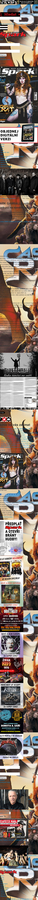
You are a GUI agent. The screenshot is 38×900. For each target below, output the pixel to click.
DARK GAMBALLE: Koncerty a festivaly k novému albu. (18, 447)
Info (2, 154)
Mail (23, 24)
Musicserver (4, 890)
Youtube (18, 24)
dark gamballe (10, 198)
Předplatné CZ (5, 158)
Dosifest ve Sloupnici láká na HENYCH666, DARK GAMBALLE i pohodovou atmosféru (16, 430)
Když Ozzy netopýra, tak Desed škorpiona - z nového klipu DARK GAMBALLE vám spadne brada (19, 434)
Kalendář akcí (5, 152)
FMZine (3, 892)
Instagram (8, 24)
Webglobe (4, 896)
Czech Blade (5, 888)
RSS (26, 24)
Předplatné (4, 884)
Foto (2, 148)
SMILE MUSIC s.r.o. (13, 899)
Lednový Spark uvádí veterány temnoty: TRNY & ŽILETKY (19, 437)
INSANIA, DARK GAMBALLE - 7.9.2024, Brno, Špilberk (18, 445)
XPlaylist (3, 894)
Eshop (14, 24)
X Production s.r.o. (27, 899)
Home (2, 144)
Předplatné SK (5, 160)
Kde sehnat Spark (6, 166)
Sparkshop (4, 164)
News (2, 146)
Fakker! (3, 886)
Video (2, 150)
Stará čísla (4, 162)
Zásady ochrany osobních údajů (13, 156)
